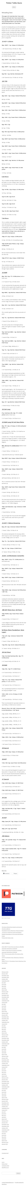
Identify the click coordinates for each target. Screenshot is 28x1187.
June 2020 (4, 1049)
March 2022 (4, 1011)
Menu (14, 7)
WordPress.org (5, 1167)
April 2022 (4, 1009)
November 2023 (5, 977)
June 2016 (4, 1135)
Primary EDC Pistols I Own (7, 937)
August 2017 (4, 1110)
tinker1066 (4, 946)
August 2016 (4, 1131)
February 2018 (5, 1099)
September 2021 (5, 1022)
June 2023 (4, 984)
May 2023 (4, 986)
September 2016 (5, 1129)
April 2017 (4, 1117)
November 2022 (5, 997)
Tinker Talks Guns (14, 3)
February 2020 (5, 1056)
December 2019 (5, 1060)
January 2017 (5, 1122)
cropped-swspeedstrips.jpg (8, 1182)
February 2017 (5, 1121)
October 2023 (5, 979)
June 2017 (4, 1113)
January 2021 (5, 1036)
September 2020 (5, 1043)
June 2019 (4, 1070)
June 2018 (4, 1092)
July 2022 (4, 1004)
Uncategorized (5, 1153)
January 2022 (5, 1015)
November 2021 (5, 1018)
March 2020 (4, 1054)
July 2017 (4, 1112)
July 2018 (4, 1090)
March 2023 (4, 990)
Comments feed (5, 1165)
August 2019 (4, 1067)
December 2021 (5, 1016)
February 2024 (5, 972)
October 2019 (5, 1063)
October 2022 (5, 998)
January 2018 (5, 1101)
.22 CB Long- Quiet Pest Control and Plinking (11, 932)
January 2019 (5, 1079)
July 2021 (4, 1025)
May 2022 (4, 1007)
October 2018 (5, 1085)
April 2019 (4, 1074)
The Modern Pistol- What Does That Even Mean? (13, 930)
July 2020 (4, 1047)
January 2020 (5, 1058)
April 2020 (4, 1052)
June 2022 (4, 1006)
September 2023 (5, 981)
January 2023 (5, 993)
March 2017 (4, 1119)
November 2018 (5, 1083)
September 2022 (5, 1000)
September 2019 (5, 1065)
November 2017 (5, 1104)
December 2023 (5, 975)
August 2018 (4, 1088)
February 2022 (5, 1013)
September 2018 (5, 1086)
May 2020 (4, 1051)
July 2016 (4, 1133)
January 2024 (5, 973)
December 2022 (5, 995)
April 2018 (4, 1095)
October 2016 (5, 1128)
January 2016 (5, 1144)
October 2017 (5, 1106)
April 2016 (4, 1138)
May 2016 (4, 1137)
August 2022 (4, 1002)
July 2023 (4, 982)
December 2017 (5, 1103)
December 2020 (5, 1038)
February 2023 (5, 991)
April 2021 (4, 1031)
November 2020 (5, 1040)
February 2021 (5, 1034)
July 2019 (4, 1068)
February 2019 (5, 1077)
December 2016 (5, 1124)
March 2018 (4, 1097)
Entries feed (4, 1164)
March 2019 (4, 1076)
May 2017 (4, 1115)
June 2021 (4, 1027)
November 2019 (5, 1061)
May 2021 (4, 1029)
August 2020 (4, 1045)
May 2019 (4, 1072)
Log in (3, 1162)
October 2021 (5, 1020)
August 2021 (4, 1024)
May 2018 (4, 1094)
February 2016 (5, 1142)
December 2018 (5, 1081)
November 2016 (5, 1126)
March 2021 (4, 1033)
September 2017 (5, 1108)
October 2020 (5, 1042)
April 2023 (4, 988)
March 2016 (4, 1140)
